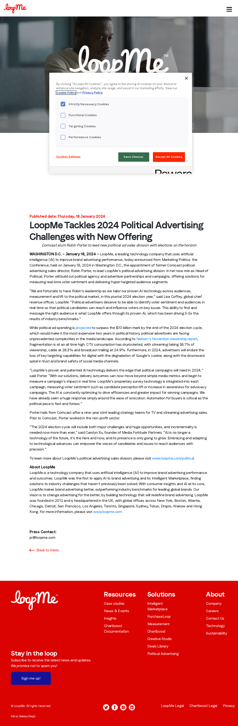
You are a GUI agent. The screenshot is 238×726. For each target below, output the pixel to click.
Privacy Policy (92, 92)
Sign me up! (30, 678)
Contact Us (215, 618)
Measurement (158, 624)
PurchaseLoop (159, 616)
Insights (110, 618)
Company (213, 603)
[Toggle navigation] (228, 8)
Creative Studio (159, 639)
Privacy (229, 705)
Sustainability (216, 633)
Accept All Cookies (168, 156)
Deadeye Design (27, 716)
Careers (212, 611)
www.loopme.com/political (173, 458)
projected (83, 327)
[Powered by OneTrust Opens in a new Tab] (172, 171)
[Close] (186, 78)
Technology (215, 626)
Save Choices (134, 156)
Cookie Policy (66, 92)
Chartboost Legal (203, 705)
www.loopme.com (107, 511)
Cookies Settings (68, 156)
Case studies (114, 603)
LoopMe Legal (172, 705)
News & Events (116, 611)
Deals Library (157, 646)
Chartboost (156, 631)
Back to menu (47, 550)
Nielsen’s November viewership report (166, 339)
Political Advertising (163, 653)
